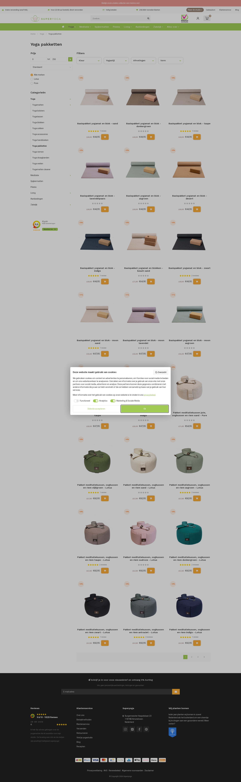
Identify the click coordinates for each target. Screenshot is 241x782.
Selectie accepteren (96, 409)
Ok (145, 409)
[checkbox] (81, 400)
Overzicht (162, 372)
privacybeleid (149, 395)
